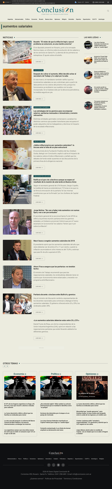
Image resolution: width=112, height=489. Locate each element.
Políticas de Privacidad (53, 479)
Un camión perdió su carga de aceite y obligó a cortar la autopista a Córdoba (101, 89)
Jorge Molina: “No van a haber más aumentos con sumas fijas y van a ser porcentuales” (56, 211)
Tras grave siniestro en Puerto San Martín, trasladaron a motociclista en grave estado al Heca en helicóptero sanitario (101, 105)
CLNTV (87, 459)
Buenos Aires (49, 19)
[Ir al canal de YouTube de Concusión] (58, 465)
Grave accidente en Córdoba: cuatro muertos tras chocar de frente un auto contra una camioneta (101, 75)
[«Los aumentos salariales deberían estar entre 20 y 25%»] (17, 329)
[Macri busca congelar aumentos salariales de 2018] (17, 250)
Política (27, 19)
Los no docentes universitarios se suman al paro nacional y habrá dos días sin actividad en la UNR (91, 394)
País (19, 459)
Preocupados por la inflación (42, 176)
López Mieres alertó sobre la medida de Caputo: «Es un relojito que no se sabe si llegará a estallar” (56, 431)
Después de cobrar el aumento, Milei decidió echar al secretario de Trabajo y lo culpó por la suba (55, 75)
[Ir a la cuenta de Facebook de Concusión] (49, 465)
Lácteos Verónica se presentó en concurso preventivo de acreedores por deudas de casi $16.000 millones (91, 405)
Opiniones (57, 19)
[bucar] (108, 10)
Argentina (10, 19)
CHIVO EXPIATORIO (38, 70)
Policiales (62, 459)
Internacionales (19, 19)
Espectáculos (86, 19)
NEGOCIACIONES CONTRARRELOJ (41, 107)
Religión (64, 19)
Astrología (101, 19)
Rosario (41, 19)
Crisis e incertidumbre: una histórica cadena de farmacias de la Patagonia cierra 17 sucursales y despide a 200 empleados (91, 431)
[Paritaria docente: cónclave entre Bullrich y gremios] (17, 304)
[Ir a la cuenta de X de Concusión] (53, 465)
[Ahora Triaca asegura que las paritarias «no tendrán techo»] (17, 277)
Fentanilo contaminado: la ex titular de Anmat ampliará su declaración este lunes (19, 429)
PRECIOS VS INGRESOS (39, 141)
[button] (4, 366)
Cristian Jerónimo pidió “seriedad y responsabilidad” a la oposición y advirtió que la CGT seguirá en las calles (56, 422)
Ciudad (55, 459)
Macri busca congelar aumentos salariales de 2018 (54, 241)
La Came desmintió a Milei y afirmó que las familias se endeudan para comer (54, 405)
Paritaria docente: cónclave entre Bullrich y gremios (54, 295)
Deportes (78, 19)
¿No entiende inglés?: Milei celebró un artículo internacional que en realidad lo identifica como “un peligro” (20, 405)
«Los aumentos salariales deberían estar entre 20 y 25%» (56, 320)
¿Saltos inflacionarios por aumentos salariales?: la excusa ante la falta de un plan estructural (54, 146)
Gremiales (71, 19)
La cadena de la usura (50, 393)
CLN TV (94, 19)
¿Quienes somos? (37, 479)
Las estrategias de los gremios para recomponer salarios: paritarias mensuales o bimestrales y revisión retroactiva (55, 113)
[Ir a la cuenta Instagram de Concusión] (63, 465)
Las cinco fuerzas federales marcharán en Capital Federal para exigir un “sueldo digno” (101, 45)
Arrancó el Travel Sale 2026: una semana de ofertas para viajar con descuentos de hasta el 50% (101, 60)
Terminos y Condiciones (72, 479)
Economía (34, 19)
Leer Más (38, 61)
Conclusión (63, 472)
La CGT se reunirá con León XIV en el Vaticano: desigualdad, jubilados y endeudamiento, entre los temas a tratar (91, 415)
